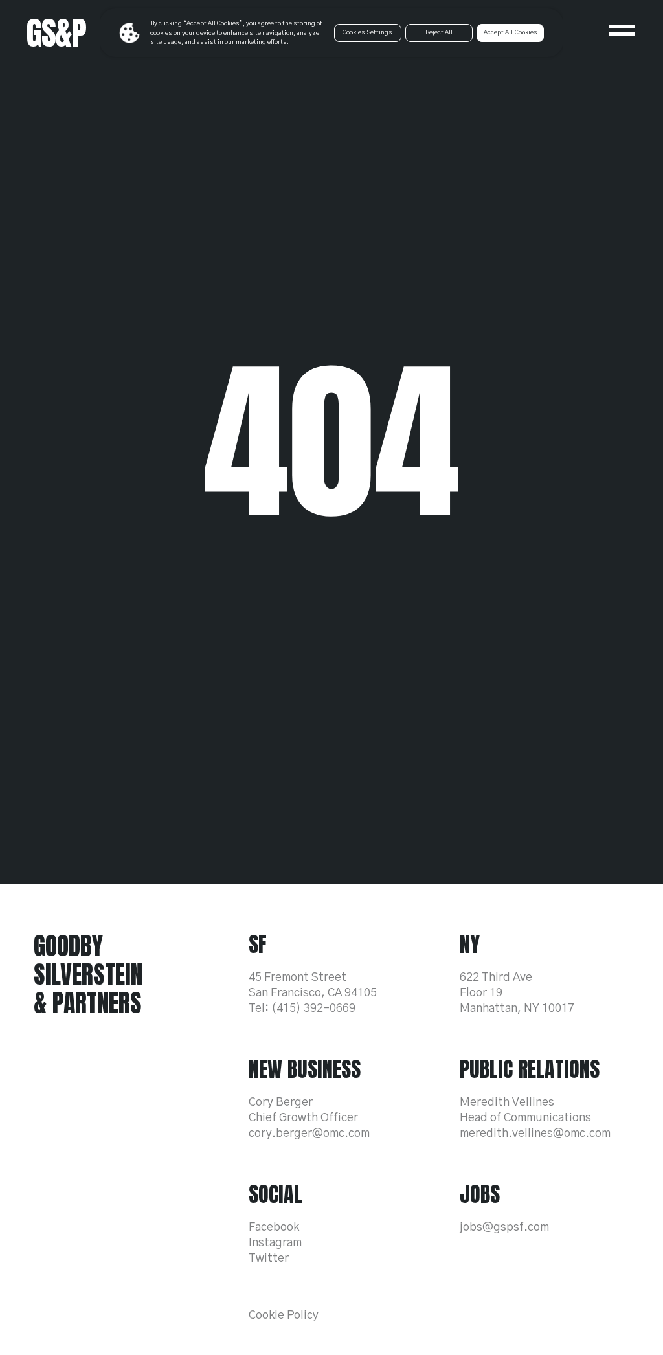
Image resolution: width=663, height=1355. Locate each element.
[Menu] (622, 30)
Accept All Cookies (511, 32)
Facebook (274, 1227)
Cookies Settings (368, 32)
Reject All (439, 32)
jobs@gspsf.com (504, 1227)
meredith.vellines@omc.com (535, 1133)
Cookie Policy (284, 1315)
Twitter (269, 1258)
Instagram (275, 1243)
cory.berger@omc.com (309, 1133)
